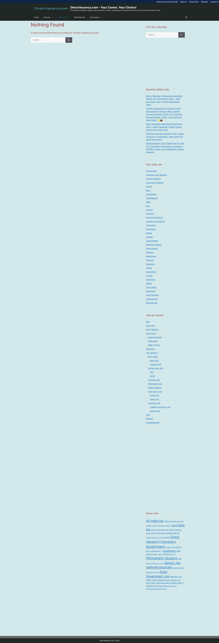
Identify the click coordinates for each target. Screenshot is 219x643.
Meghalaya (151, 256)
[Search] (68, 40)
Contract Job (154, 380)
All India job (151, 171)
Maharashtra (152, 248)
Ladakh (149, 237)
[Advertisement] (165, 63)
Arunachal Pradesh (154, 183)
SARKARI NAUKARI (159, 567)
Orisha (149, 268)
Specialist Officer (178, 568)
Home (36, 17)
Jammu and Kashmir (155, 221)
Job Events (62, 17)
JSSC (178, 551)
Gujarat (149, 210)
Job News (150, 349)
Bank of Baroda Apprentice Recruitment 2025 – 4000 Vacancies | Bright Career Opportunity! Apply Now (164, 127)
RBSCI (157, 563)
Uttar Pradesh (152, 295)
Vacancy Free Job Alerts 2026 (167, 2)
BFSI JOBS (153, 357)
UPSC (152, 376)
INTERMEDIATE (155, 551)
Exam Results (79, 17)
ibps (147, 551)
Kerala (149, 233)
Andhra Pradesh (153, 179)
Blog (148, 322)
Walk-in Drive (154, 345)
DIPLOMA (166, 537)
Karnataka (150, 229)
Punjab (149, 276)
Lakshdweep (152, 241)
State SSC (154, 399)
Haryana (150, 214)
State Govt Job (155, 391)
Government (155, 547)
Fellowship (153, 341)
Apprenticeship (155, 337)
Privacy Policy (194, 2)
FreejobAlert (167, 541)
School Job (155, 411)
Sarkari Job (172, 563)
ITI (161, 551)
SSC (152, 372)
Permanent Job (155, 384)
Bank (174, 525)
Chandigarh (151, 194)
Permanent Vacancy (162, 558)
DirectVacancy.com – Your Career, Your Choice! (103, 7)
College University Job (160, 407)
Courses (47, 17)
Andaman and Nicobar (156, 175)
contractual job (173, 533)
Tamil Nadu (151, 287)
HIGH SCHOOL (177, 547)
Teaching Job (154, 403)
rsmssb (161, 563)
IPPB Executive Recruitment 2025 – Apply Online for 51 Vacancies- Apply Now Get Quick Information (165, 137)
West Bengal (151, 303)
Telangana (151, 291)
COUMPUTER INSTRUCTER (154, 537)
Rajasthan (150, 279)
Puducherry (151, 272)
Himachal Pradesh (154, 217)
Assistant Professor (164, 526)
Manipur (149, 252)
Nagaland (150, 264)
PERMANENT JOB (169, 554)
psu (179, 558)
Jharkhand (151, 225)
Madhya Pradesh (154, 245)
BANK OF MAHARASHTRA (160, 530)
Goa (148, 206)
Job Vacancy (95, 17)
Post (148, 415)
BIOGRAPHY (178, 530)
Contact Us (214, 2)
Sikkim (149, 283)
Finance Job (155, 364)
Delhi (148, 202)
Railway (149, 419)
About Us (183, 2)
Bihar (148, 190)
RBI (153, 563)
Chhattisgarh (152, 198)
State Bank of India (152, 572)
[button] (186, 17)
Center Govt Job (155, 368)
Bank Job (154, 360)
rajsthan (149, 563)
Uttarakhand (152, 299)
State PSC (154, 395)
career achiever (151, 533)
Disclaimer (204, 2)
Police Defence (155, 388)
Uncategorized (152, 422)
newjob (160, 554)
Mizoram (150, 260)
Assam (149, 186)
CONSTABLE (161, 533)
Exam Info (150, 326)
